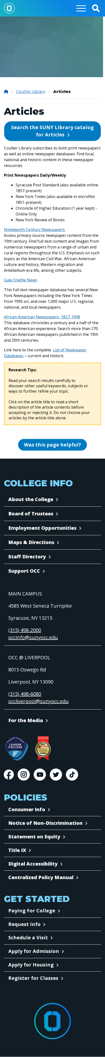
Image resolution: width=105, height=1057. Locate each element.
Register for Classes (33, 978)
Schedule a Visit (28, 937)
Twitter (56, 774)
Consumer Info (26, 809)
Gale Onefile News (20, 280)
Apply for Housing (31, 964)
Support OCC (24, 571)
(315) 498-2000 (24, 630)
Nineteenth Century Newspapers (35, 229)
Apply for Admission (33, 951)
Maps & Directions (31, 542)
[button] (95, 8)
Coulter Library (30, 91)
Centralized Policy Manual (41, 877)
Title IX (17, 850)
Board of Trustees (30, 513)
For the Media (25, 720)
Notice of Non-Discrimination (45, 823)
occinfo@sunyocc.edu (33, 637)
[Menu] (81, 8)
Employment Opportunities (42, 528)
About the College (30, 499)
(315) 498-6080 (24, 694)
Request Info (24, 924)
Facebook (9, 774)
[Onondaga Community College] (6, 91)
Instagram (24, 774)
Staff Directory (27, 556)
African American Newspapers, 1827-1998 (42, 317)
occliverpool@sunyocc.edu (38, 701)
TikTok (72, 774)
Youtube (40, 774)
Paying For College (31, 910)
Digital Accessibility (33, 863)
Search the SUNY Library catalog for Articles (52, 131)
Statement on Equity (34, 836)
